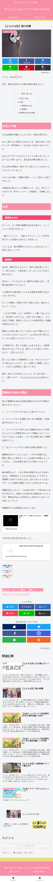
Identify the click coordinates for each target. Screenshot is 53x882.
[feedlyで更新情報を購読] (14, 640)
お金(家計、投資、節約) (12, 590)
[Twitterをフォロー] (39, 627)
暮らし (26, 590)
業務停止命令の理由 (27, 112)
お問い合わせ (14, 871)
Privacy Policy (38, 871)
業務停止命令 (27, 105)
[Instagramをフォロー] (39, 633)
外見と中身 (24, 98)
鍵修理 (24, 109)
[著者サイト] (14, 627)
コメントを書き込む (26, 846)
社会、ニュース (37, 590)
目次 (23, 93)
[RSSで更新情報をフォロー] (39, 640)
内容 (21, 102)
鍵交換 (19, 594)
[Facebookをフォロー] (14, 633)
